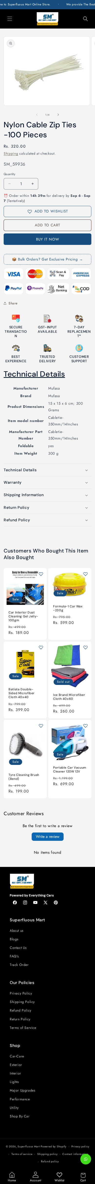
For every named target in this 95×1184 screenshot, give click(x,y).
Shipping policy (47, 1154)
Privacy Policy (21, 993)
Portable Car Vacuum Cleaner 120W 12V (69, 769)
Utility (14, 1107)
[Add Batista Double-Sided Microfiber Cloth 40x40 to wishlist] (41, 647)
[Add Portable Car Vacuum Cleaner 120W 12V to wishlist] (85, 725)
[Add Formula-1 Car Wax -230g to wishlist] (85, 574)
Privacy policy (80, 1146)
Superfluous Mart (29, 1146)
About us (17, 930)
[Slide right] (58, 114)
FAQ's (14, 956)
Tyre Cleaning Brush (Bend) (24, 777)
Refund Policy (20, 1010)
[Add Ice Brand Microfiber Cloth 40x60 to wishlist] (85, 647)
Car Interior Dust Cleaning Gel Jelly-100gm (23, 616)
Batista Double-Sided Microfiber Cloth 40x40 (22, 693)
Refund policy (50, 1161)
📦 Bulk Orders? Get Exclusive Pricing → (47, 259)
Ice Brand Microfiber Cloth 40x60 (69, 697)
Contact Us (18, 947)
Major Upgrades (22, 1090)
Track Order (19, 964)
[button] (9, 18)
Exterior (16, 1064)
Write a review (47, 836)
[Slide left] (36, 114)
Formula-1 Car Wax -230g (68, 608)
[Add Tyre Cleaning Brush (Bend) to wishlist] (41, 725)
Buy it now (47, 239)
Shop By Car (20, 1116)
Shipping (11, 153)
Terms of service (21, 1154)
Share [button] (13, 303)
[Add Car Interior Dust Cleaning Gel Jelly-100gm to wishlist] (41, 574)
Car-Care (17, 1056)
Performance (20, 1099)
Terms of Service (23, 1027)
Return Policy (20, 1019)
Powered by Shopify (53, 1146)
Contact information (75, 1154)
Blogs (14, 939)
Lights (14, 1081)
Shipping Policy (22, 1001)
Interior (15, 1073)
